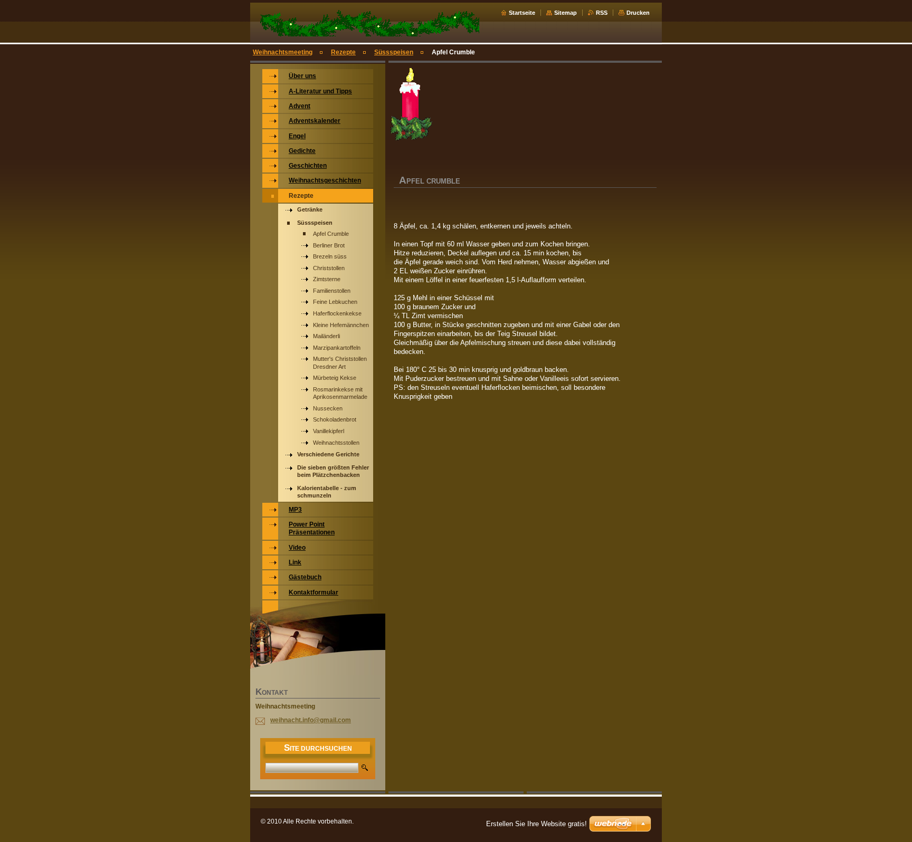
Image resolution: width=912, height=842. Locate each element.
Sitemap (565, 12)
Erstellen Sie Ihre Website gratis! (536, 824)
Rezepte (343, 52)
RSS (601, 12)
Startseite (522, 12)
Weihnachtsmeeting (282, 52)
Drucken (638, 12)
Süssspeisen (393, 52)
